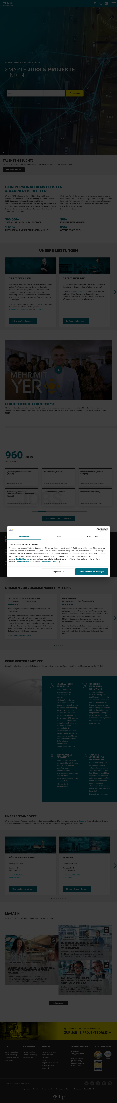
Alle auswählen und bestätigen (92, 571)
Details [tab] (58, 536)
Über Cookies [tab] (92, 536)
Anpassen (57, 571)
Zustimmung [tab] (24, 536)
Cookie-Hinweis (22, 559)
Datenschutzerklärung (50, 562)
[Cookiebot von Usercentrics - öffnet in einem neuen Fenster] (98, 529)
